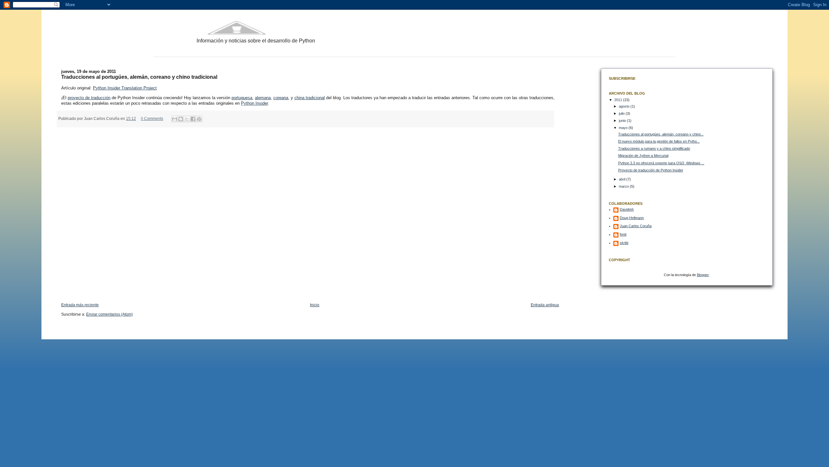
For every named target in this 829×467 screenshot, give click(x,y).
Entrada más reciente (80, 305)
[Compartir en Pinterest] (199, 119)
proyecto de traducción (89, 97)
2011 (618, 100)
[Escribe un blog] (180, 119)
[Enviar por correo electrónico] (174, 119)
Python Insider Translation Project (125, 88)
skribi (624, 243)
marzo (624, 186)
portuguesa (242, 97)
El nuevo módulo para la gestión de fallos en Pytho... (659, 141)
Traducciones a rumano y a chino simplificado (654, 148)
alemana (263, 97)
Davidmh (627, 209)
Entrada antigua (545, 305)
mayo (624, 128)
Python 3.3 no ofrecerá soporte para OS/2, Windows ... (661, 163)
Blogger (703, 275)
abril (622, 179)
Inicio (314, 305)
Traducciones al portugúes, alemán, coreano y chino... (661, 134)
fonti (623, 234)
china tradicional (309, 97)
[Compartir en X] (187, 119)
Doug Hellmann (632, 218)
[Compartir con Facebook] (193, 119)
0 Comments (152, 118)
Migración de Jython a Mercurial (643, 156)
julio (622, 113)
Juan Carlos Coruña (636, 226)
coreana (280, 97)
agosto (624, 106)
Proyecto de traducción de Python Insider (650, 170)
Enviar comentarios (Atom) (109, 314)
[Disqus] (310, 212)
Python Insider (254, 103)
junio (623, 121)
